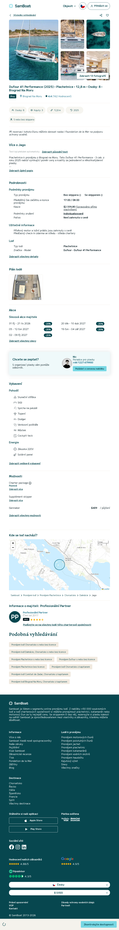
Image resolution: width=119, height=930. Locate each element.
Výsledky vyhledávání (24, 15)
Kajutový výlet (69, 761)
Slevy (64, 764)
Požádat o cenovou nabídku (89, 368)
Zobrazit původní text (55, 151)
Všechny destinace (19, 803)
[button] (13, 543)
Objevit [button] (68, 6)
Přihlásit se (101, 5)
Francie (13, 796)
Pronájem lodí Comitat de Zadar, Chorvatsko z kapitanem (39, 674)
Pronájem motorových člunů (77, 737)
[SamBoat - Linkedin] (24, 847)
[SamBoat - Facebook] (11, 847)
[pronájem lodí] (20, 6)
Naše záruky (16, 744)
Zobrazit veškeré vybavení (24, 463)
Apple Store (35, 820)
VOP (11, 905)
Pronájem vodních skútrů (75, 754)
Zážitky (13, 764)
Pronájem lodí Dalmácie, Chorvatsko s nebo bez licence (38, 651)
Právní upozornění (18, 902)
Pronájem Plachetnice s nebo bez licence (31, 659)
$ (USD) (58, 892)
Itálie (12, 790)
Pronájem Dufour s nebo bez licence (77, 659)
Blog (11, 767)
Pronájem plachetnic (73, 747)
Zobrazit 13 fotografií (93, 76)
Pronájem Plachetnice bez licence (28, 666)
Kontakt (13, 908)
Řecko (12, 786)
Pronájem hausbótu (72, 757)
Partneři (65, 905)
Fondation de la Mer (20, 761)
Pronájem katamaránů (73, 750)
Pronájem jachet (70, 744)
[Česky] (82, 6)
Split (12, 800)
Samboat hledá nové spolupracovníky (30, 740)
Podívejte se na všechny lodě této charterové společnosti (57, 624)
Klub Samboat (17, 750)
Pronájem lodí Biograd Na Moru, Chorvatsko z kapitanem (39, 681)
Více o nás (15, 737)
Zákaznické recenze (20, 754)
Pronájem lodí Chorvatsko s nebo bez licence (33, 644)
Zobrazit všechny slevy (22, 340)
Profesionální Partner (35, 612)
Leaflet (106, 589)
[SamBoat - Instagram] (17, 847)
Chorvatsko (15, 783)
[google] (67, 859)
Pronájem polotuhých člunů (77, 740)
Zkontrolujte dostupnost (99, 924)
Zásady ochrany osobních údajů (77, 902)
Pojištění (14, 747)
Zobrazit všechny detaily (23, 256)
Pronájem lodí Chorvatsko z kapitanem (71, 666)
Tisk (11, 757)
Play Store (36, 828)
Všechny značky (70, 767)
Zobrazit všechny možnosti (25, 515)
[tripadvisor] (17, 871)
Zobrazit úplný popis (21, 170)
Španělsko (15, 793)
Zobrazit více (16, 489)
